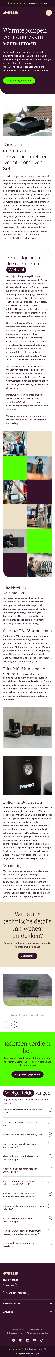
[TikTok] (41, 1340)
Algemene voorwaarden (37, 1333)
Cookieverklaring (35, 1329)
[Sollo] (10, 12)
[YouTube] (34, 1340)
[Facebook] (13, 1340)
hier (26, 419)
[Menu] (49, 13)
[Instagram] (20, 1340)
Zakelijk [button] (8, 1311)
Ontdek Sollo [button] (11, 1303)
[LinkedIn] (27, 1340)
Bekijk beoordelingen (37, 3)
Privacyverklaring (15, 1333)
